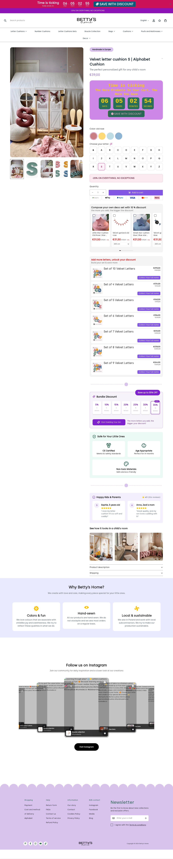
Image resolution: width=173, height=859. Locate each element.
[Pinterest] (25, 843)
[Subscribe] (146, 818)
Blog (91, 818)
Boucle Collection (92, 31)
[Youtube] (40, 843)
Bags (111, 31)
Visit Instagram (86, 747)
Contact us (51, 814)
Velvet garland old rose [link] (121, 234)
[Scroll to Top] (168, 845)
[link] (100, 222)
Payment (28, 805)
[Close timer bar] (170, 4)
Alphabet (28, 818)
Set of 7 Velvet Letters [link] (119, 331)
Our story (72, 805)
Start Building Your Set (111, 422)
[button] (165, 20)
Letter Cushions (18, 31)
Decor (85, 38)
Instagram (93, 805)
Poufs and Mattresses (150, 31)
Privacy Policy (74, 818)
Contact (71, 810)
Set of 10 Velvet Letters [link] (119, 268)
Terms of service (53, 818)
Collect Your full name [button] (149, 278)
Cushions (127, 31)
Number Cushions (42, 31)
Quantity (94, 186)
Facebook (93, 810)
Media (91, 814)
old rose (93, 136)
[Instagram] (35, 843)
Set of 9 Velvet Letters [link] (119, 363)
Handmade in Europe (101, 49)
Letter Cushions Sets (67, 31)
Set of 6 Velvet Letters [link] (119, 316)
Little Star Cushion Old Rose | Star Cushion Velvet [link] (100, 234)
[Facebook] (30, 843)
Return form (51, 805)
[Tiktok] (45, 843)
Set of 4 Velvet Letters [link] (119, 284)
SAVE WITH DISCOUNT (116, 4)
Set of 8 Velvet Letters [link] (119, 347)
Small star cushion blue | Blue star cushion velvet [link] (141, 234)
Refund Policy (52, 822)
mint (110, 136)
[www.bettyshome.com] (86, 20)
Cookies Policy (74, 814)
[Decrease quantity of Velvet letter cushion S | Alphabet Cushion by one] (92, 192)
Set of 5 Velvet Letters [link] (119, 300)
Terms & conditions (137, 825)
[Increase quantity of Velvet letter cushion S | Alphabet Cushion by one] (103, 192)
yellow (101, 136)
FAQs (48, 810)
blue (118, 136)
